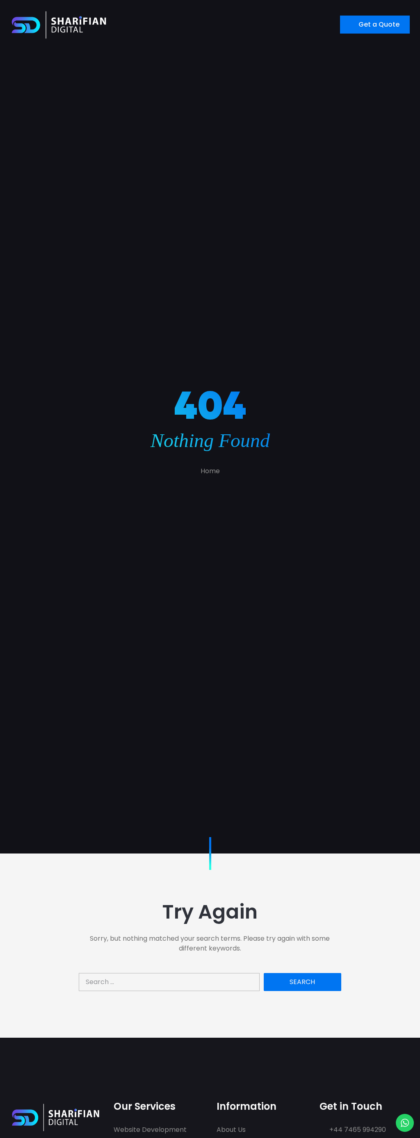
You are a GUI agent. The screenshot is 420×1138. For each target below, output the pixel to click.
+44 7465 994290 (357, 1129)
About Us (231, 1129)
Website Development (150, 1129)
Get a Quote (378, 24)
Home (210, 471)
